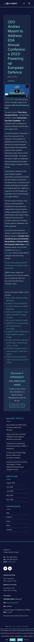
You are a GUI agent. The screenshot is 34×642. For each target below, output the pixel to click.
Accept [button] (12, 639)
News (8, 525)
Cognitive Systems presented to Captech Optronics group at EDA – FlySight (17, 359)
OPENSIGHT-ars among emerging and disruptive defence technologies (17, 326)
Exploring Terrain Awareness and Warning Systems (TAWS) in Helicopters (16, 446)
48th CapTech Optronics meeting (17, 320)
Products (9, 529)
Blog (7, 513)
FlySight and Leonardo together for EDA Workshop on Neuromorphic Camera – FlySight (17, 342)
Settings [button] (26, 640)
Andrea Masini (9, 99)
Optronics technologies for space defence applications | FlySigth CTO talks (17, 314)
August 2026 (10, 483)
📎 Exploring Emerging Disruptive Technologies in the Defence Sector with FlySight (16, 265)
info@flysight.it (11, 561)
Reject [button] (20, 639)
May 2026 (9, 495)
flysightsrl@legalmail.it (12, 602)
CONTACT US (17, 405)
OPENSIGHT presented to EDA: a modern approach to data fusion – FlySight (17, 351)
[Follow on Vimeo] (5, 568)
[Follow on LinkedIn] (10, 568)
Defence (9, 517)
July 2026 (9, 487)
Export (8, 521)
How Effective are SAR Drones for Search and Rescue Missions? (16, 427)
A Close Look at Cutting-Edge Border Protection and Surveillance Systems (16, 455)
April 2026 (9, 499)
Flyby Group (16, 626)
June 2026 (9, 491)
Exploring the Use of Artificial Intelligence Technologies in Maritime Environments (16, 436)
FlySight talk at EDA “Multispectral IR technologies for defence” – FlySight (17, 334)
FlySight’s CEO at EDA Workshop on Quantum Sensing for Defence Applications (17, 306)
